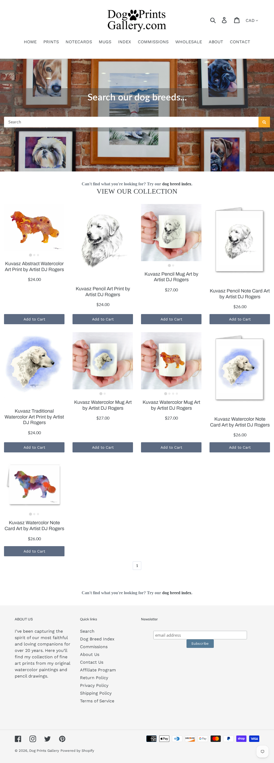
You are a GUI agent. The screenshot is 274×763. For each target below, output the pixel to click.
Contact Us (91, 662)
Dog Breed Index (97, 638)
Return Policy (94, 677)
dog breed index (176, 184)
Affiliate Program (98, 669)
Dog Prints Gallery (44, 751)
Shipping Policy (96, 693)
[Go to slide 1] (30, 255)
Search (87, 631)
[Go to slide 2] (34, 255)
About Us (89, 654)
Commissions (94, 646)
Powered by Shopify (77, 751)
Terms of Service (97, 700)
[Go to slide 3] (38, 255)
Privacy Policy (94, 685)
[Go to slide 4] (177, 394)
